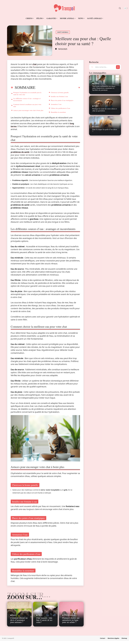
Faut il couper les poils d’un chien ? (104, 130)
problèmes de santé (20, 152)
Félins (40, 615)
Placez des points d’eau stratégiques (62, 100)
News (14, 615)
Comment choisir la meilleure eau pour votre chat (27, 105)
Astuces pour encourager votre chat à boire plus (28, 110)
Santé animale (62, 32)
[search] (120, 8)
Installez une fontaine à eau (59, 96)
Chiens (96, 83)
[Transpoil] (64, 8)
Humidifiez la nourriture (58, 112)
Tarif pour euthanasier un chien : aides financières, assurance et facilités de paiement (104, 88)
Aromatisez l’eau (56, 104)
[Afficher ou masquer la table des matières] (57, 87)
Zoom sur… (24, 597)
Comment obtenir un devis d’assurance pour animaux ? (19, 620)
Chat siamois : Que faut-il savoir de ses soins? (44, 620)
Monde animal (69, 615)
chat (34, 64)
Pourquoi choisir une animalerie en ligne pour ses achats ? (71, 620)
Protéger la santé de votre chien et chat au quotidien (104, 109)
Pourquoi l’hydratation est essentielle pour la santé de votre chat (27, 93)
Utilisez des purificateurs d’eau (60, 108)
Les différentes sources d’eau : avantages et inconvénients (27, 99)
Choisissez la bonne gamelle (60, 92)
